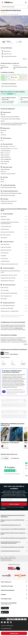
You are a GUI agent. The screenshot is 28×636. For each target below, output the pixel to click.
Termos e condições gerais (7, 625)
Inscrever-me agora (14, 504)
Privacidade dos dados (6, 628)
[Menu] (2, 2)
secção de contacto (18, 328)
